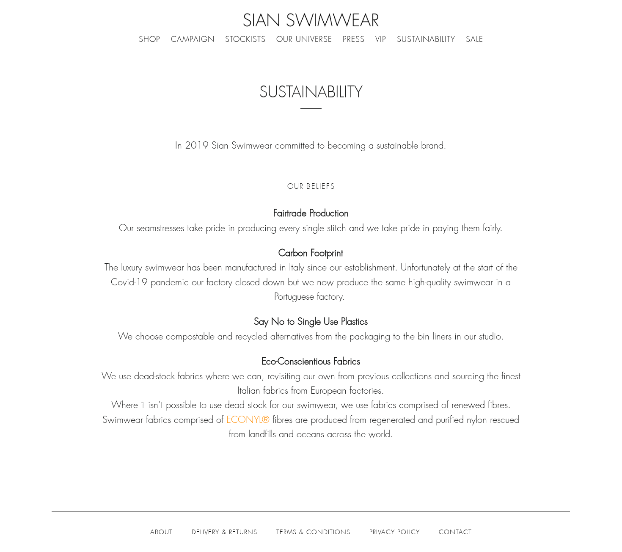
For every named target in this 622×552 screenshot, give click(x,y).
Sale (474, 39)
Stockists (245, 39)
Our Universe (304, 39)
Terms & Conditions (313, 532)
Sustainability (426, 39)
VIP (380, 39)
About (161, 532)
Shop (149, 39)
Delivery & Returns (224, 532)
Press (354, 39)
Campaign (193, 39)
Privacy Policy (394, 532)
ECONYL (244, 420)
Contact (455, 532)
